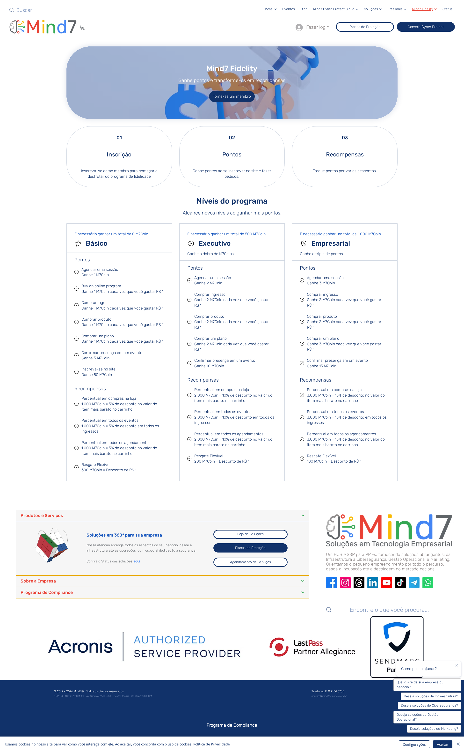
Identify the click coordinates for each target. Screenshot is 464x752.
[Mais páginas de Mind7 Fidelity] (435, 9)
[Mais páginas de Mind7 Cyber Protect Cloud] (357, 9)
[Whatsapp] (427, 582)
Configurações (414, 744)
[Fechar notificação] (457, 666)
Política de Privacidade (211, 744)
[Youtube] (386, 582)
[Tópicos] (359, 582)
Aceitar (442, 744)
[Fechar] (458, 744)
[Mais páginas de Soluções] (380, 9)
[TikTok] (400, 582)
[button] (82, 27)
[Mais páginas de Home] (275, 9)
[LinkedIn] (372, 582)
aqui (136, 561)
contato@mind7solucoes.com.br (329, 696)
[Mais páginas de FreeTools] (405, 9)
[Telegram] (414, 582)
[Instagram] (345, 582)
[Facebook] (331, 582)
